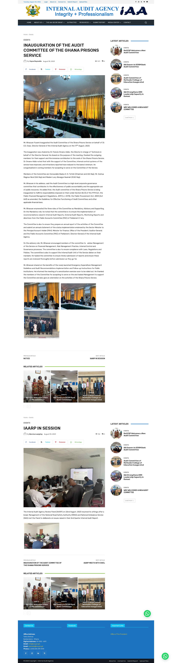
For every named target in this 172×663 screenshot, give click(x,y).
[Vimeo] (144, 1)
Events (31, 34)
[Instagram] (138, 1)
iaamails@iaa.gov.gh (36, 646)
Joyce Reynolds (35, 61)
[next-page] (28, 406)
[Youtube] (147, 1)
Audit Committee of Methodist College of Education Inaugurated (92, 397)
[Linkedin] (38, 653)
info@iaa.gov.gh (34, 644)
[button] (145, 22)
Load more (128, 118)
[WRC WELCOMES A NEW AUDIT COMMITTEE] (116, 107)
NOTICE (27, 358)
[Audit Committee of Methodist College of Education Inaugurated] (91, 386)
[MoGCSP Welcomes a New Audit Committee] (37, 386)
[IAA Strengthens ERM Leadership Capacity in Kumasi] (116, 93)
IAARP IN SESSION (97, 358)
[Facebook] (135, 1)
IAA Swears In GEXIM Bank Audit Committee (64, 399)
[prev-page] (25, 406)
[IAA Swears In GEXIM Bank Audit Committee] (64, 386)
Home (26, 34)
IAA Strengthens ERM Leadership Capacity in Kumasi (134, 94)
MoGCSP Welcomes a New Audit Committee (37, 399)
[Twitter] (141, 1)
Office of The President (119, 634)
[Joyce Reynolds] (25, 61)
